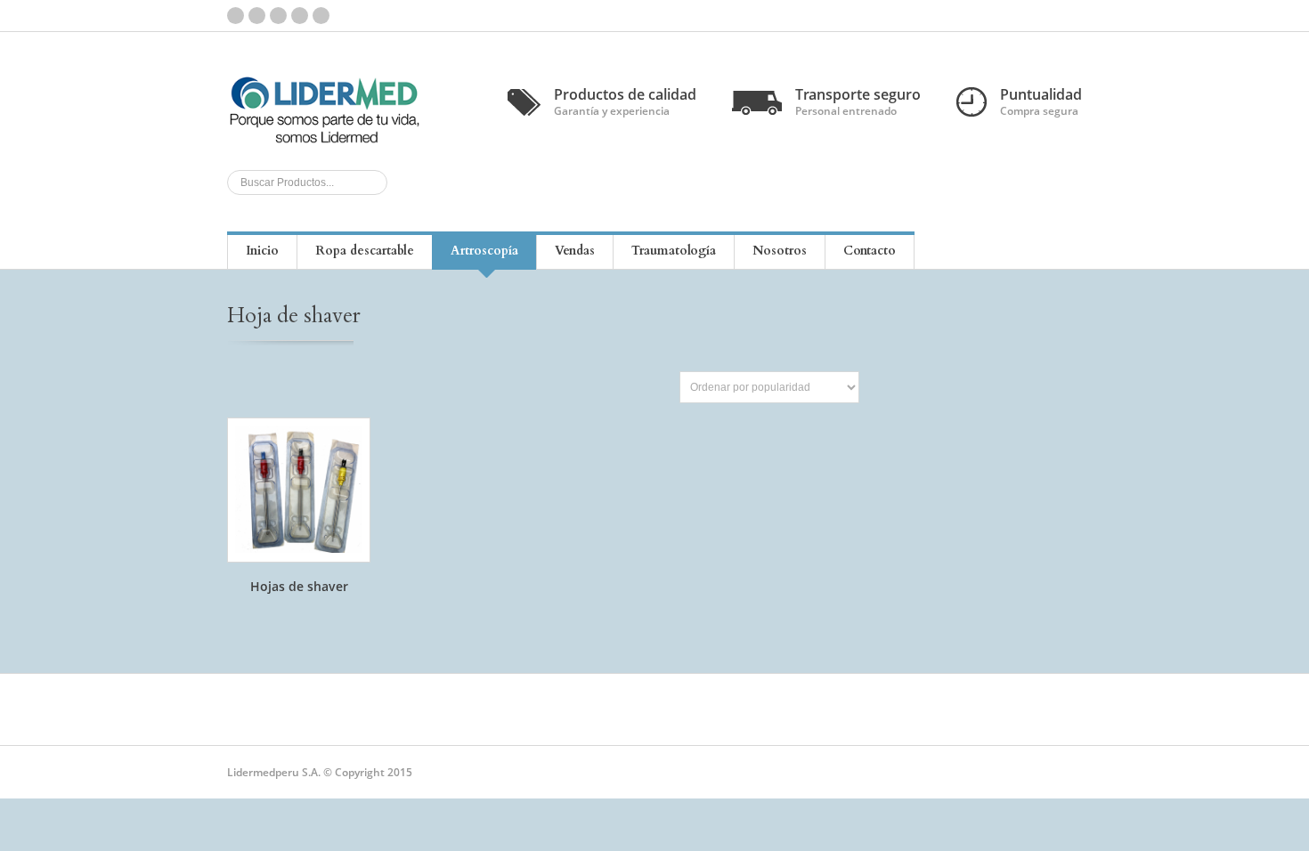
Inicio (262, 250)
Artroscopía (484, 250)
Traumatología (673, 250)
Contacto (869, 250)
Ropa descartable (364, 250)
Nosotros (779, 250)
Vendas (575, 250)
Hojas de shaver (299, 586)
